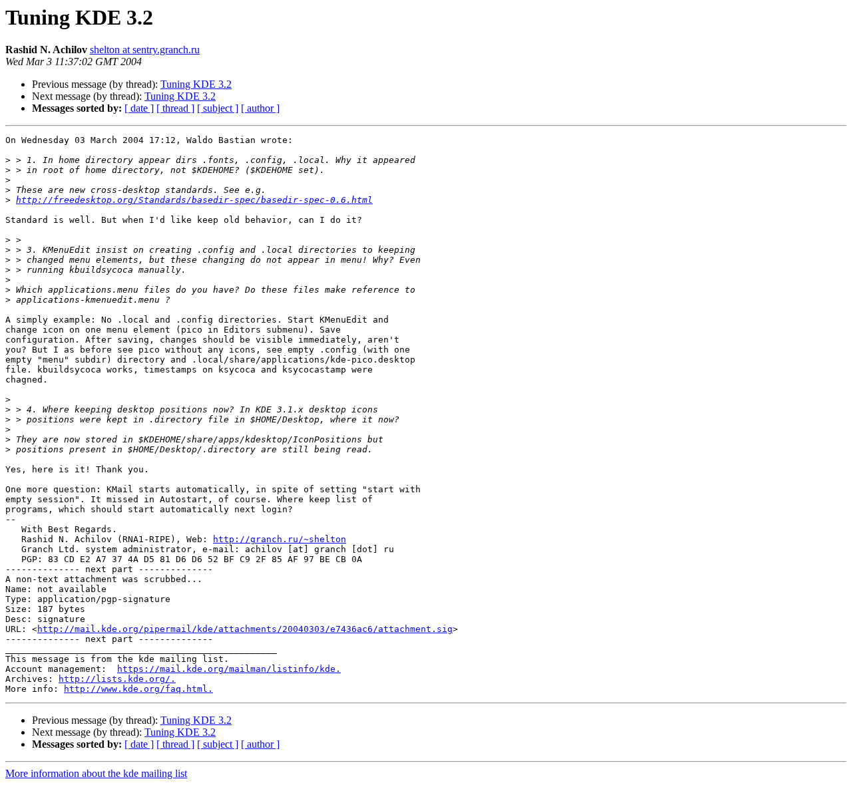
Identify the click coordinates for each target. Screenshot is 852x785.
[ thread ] (175, 108)
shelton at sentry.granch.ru (145, 49)
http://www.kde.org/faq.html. (138, 689)
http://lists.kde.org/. (117, 679)
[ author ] (260, 108)
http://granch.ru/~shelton (279, 539)
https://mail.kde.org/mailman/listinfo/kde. (229, 669)
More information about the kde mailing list (96, 773)
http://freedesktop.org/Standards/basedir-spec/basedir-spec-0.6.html (194, 200)
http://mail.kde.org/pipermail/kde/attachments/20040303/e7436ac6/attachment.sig (245, 629)
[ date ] (139, 108)
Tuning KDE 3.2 (196, 84)
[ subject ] (217, 108)
